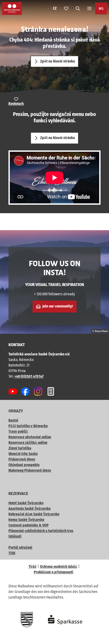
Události (14, 536)
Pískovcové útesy (21, 459)
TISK (11, 553)
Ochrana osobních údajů (58, 566)
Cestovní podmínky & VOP (28, 525)
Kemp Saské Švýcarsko (26, 519)
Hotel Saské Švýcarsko (25, 503)
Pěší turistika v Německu (28, 426)
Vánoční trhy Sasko (23, 454)
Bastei (13, 420)
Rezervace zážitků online (27, 442)
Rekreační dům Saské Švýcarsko (33, 514)
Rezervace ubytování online (29, 437)
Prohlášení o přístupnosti (53, 572)
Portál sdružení (20, 547)
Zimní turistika (19, 448)
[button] (98, 613)
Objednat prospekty (24, 465)
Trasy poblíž (18, 431)
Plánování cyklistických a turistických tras (40, 531)
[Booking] (101, 8)
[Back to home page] (12, 8)
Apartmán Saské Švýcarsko (29, 508)
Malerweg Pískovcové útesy (29, 470)
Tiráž (33, 566)
